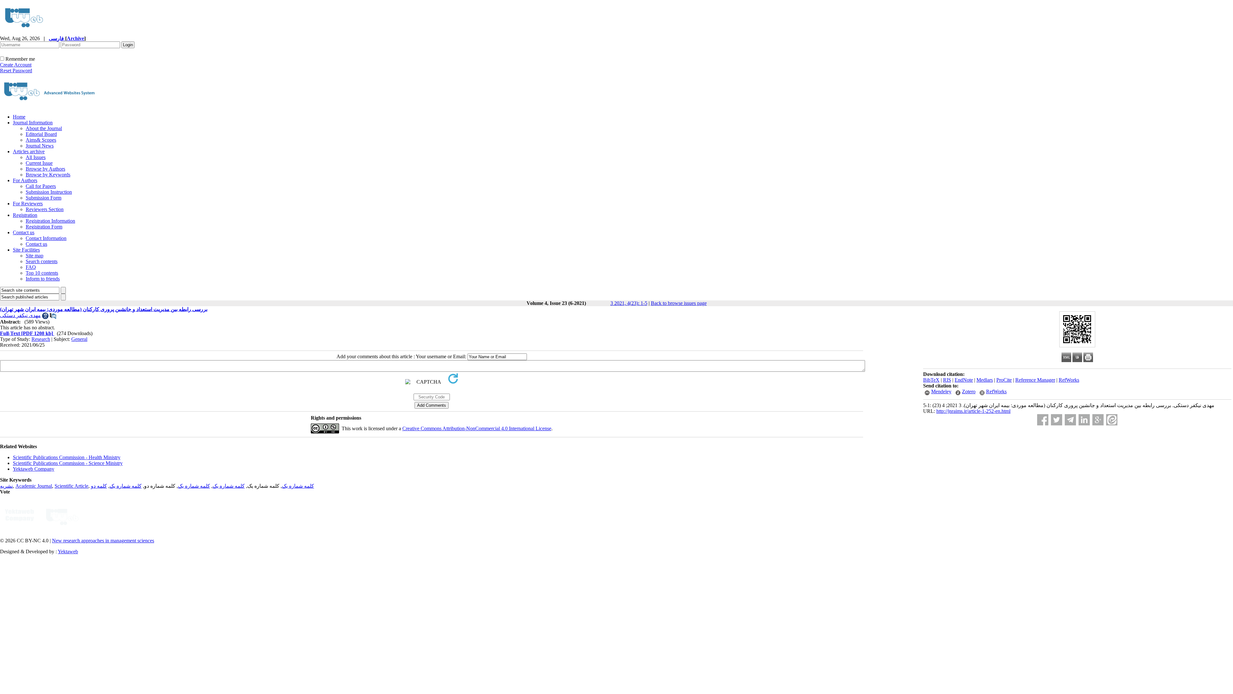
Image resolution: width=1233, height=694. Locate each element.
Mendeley (941, 391)
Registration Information (50, 221)
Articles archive (29, 151)
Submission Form (43, 197)
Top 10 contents (42, 273)
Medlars (984, 380)
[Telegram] (1070, 419)
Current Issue (39, 163)
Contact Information (46, 238)
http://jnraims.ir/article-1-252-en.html (973, 411)
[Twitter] (1056, 419)
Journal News (40, 145)
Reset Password (16, 70)
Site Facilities (26, 250)
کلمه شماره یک (298, 486)
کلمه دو (99, 486)
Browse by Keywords (48, 174)
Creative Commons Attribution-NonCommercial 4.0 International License (476, 428)
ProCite (1004, 380)
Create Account (15, 64)
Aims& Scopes (41, 140)
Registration (25, 215)
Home (19, 117)
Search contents (41, 261)
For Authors (25, 180)
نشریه (6, 486)
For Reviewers (28, 203)
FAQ (31, 267)
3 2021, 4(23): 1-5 (628, 303)
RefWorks (1069, 380)
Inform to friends (43, 278)
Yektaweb (68, 551)
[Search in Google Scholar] (45, 317)
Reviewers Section (45, 209)
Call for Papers (41, 186)
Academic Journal (33, 486)
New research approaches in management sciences (103, 540)
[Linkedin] (1084, 419)
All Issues (36, 157)
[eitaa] (1111, 419)
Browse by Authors (45, 169)
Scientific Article (71, 486)
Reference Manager (1035, 380)
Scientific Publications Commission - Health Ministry (66, 457)
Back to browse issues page (679, 303)
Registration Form (44, 226)
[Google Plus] (1098, 419)
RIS (947, 380)
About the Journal (44, 128)
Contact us (23, 232)
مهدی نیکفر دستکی (20, 315)
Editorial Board (41, 134)
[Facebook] (1042, 419)
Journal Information (33, 122)
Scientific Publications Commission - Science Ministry (68, 463)
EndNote (964, 380)
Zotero (968, 391)
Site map (34, 255)
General (79, 339)
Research (40, 339)
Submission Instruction (49, 192)
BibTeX (931, 380)
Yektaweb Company (33, 469)
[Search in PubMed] (53, 317)
